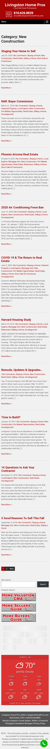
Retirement (28, 164)
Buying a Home (34, 55)
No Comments (20, 55)
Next (12, 569)
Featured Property (8, 108)
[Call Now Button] (43, 743)
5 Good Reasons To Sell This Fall (22, 518)
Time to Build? (10, 417)
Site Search (6, 580)
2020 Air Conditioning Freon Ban (22, 207)
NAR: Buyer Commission (17, 101)
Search (43, 584)
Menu (3, 21)
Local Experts (23, 108)
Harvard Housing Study (16, 319)
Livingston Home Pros (25, 5)
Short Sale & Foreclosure (11, 167)
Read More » (6, 88)
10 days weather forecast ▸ (25, 703)
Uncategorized (7, 114)
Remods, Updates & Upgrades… (22, 370)
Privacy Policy (39, 723)
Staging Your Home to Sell (18, 51)
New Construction (37, 108)
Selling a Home (30, 58)
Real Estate (18, 58)
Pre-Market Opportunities (11, 111)
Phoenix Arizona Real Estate (19, 154)
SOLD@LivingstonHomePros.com (28, 15)
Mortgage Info (14, 161)
